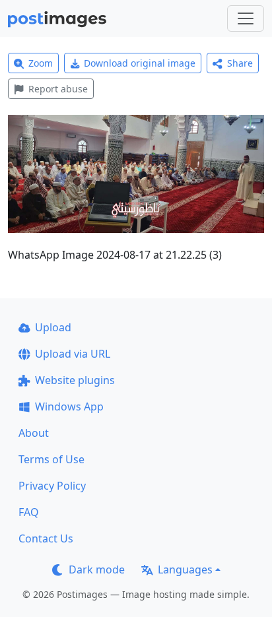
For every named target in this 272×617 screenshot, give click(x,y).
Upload (53, 327)
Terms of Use (51, 459)
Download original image (139, 63)
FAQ (28, 512)
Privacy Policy (52, 485)
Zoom (40, 63)
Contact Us (45, 538)
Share (240, 63)
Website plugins (75, 380)
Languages (185, 569)
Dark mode (97, 569)
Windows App (69, 406)
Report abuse (58, 88)
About (33, 433)
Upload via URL (72, 353)
